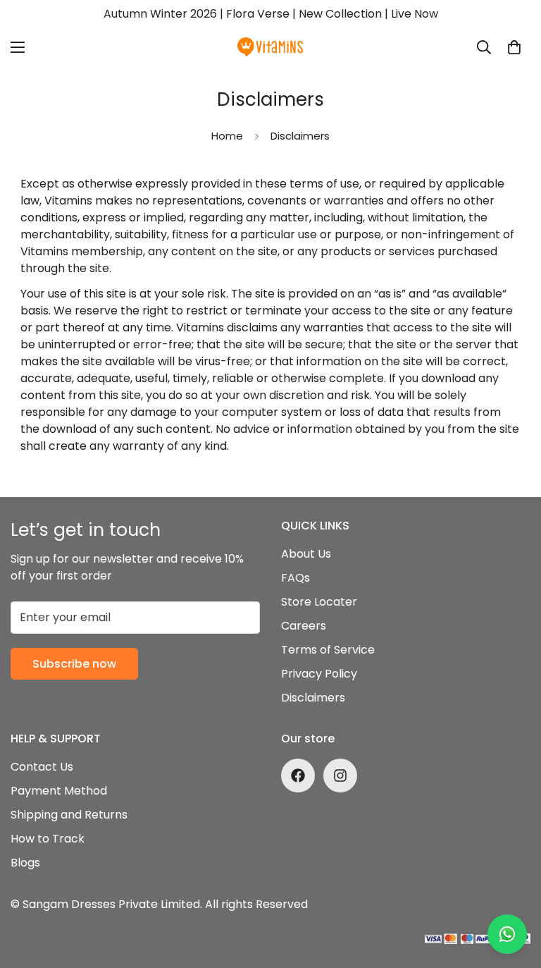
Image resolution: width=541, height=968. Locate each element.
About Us (306, 554)
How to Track (48, 839)
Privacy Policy (319, 674)
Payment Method (59, 791)
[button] (514, 47)
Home (227, 135)
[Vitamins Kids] (270, 47)
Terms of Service (328, 650)
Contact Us (42, 767)
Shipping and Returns (69, 815)
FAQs (295, 578)
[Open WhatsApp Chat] (507, 934)
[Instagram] (340, 775)
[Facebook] (298, 775)
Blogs (25, 862)
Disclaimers (313, 698)
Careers (303, 626)
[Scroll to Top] (513, 891)
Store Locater (319, 602)
